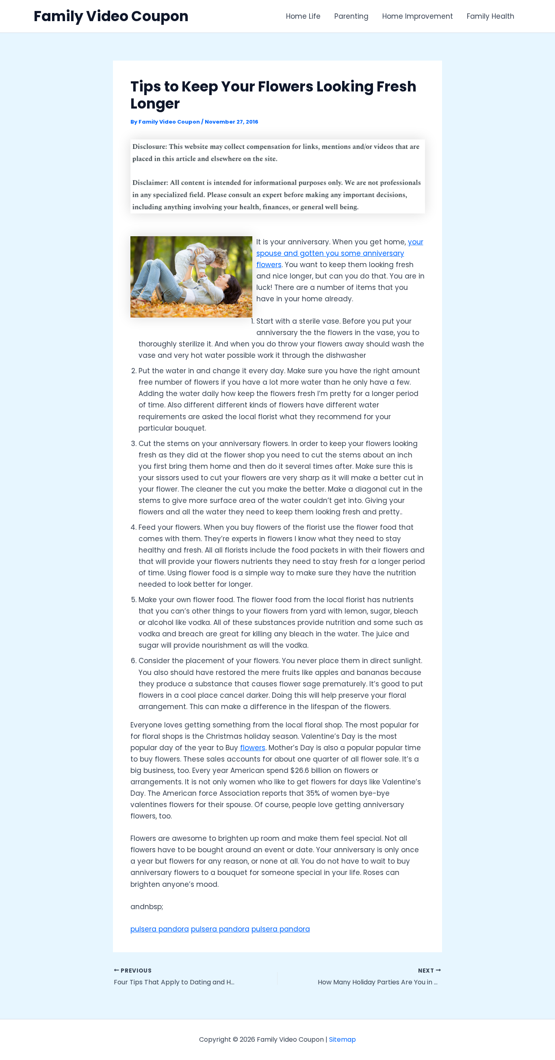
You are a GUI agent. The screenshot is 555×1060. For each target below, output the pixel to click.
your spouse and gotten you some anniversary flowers (339, 253)
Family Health (490, 16)
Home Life (303, 16)
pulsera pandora (159, 929)
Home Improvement (417, 16)
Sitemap (342, 1039)
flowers (252, 748)
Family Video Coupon (111, 16)
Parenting (351, 16)
